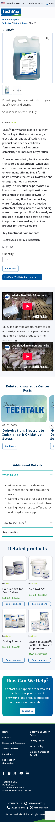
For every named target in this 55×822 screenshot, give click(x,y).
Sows (24, 23)
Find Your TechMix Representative (22, 277)
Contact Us (27, 710)
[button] (47, 38)
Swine (16, 23)
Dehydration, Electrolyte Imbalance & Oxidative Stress (23, 434)
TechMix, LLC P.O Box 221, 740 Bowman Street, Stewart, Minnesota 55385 (16, 786)
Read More (10, 446)
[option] (24, 426)
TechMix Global (11, 12)
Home (5, 19)
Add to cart (10, 268)
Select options (13, 603)
